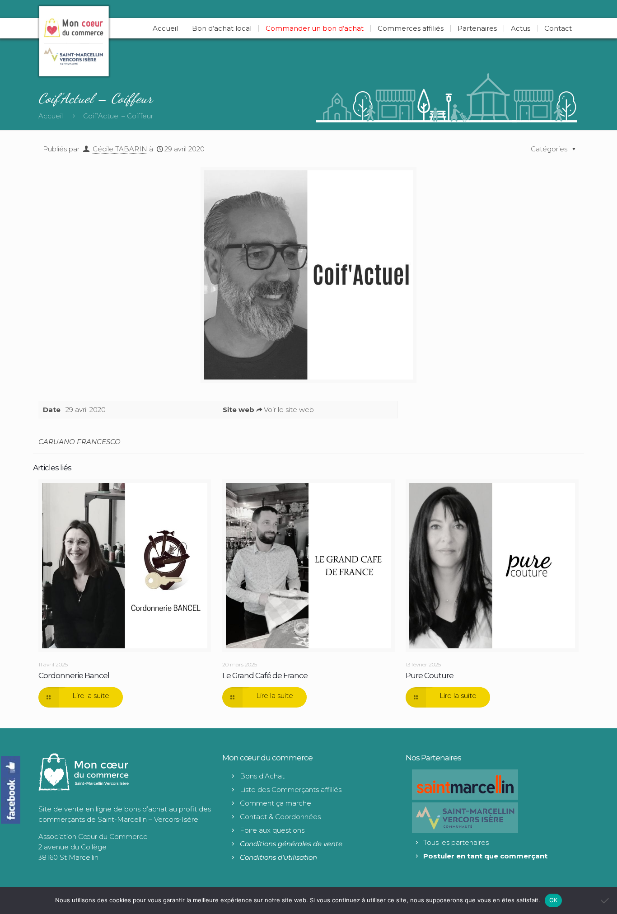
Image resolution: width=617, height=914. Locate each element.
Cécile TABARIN (120, 149)
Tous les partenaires (456, 842)
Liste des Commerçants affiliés (290, 789)
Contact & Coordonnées (280, 816)
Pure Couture (429, 675)
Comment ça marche (275, 803)
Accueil (50, 116)
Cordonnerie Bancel (73, 675)
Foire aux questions (272, 830)
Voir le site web (289, 409)
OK (553, 900)
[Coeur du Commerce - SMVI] (74, 41)
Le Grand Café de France (265, 675)
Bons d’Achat (262, 776)
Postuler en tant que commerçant (485, 856)
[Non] (605, 900)
